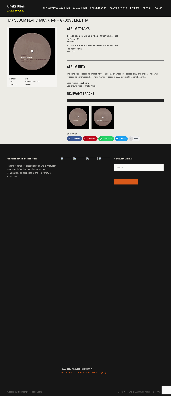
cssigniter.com (35, 392)
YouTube (135, 181)
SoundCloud (123, 181)
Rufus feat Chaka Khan (56, 8)
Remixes (134, 8)
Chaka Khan (16, 6)
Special (147, 8)
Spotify (129, 181)
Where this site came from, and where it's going (84, 372)
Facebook (117, 181)
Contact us (123, 392)
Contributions (118, 8)
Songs (158, 8)
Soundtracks (98, 8)
